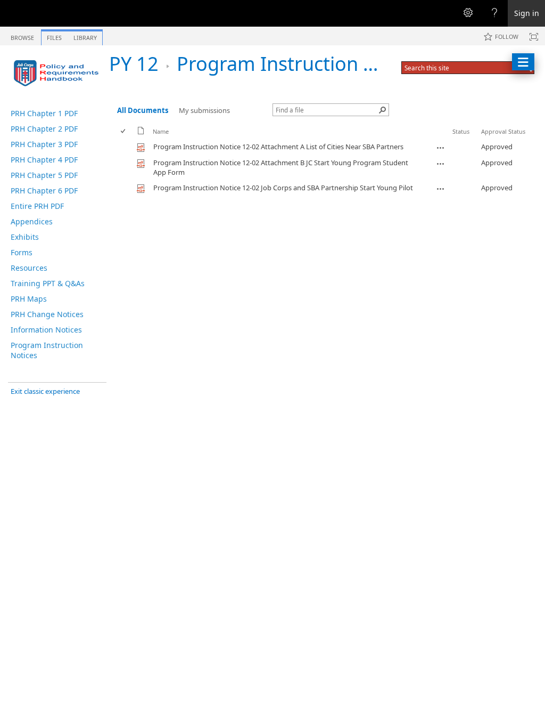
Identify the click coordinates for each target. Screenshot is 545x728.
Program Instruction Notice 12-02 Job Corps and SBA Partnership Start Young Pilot (283, 187)
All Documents (142, 110)
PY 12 (134, 64)
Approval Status (503, 131)
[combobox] (457, 67)
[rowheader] (125, 147)
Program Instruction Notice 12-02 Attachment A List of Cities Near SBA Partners (278, 146)
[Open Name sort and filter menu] (157, 139)
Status (460, 131)
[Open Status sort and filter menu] (456, 139)
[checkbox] (123, 131)
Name (161, 131)
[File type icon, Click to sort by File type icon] (141, 132)
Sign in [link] (526, 13)
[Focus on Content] (534, 37)
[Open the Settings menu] (468, 13)
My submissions (204, 110)
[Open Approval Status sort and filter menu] (485, 139)
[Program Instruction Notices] (58, 73)
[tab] (22, 35)
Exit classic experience (45, 391)
